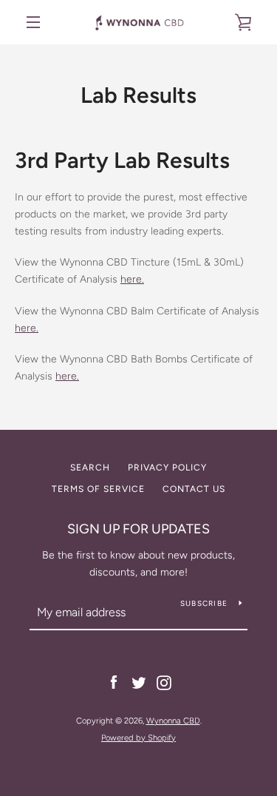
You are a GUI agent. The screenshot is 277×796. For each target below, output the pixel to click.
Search (90, 467)
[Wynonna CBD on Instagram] (164, 682)
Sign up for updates (138, 529)
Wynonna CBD (173, 720)
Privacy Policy (167, 467)
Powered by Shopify (138, 737)
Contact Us (194, 489)
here (131, 279)
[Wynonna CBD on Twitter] (138, 682)
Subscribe (204, 603)
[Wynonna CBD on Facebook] (113, 682)
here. (26, 328)
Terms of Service (98, 489)
